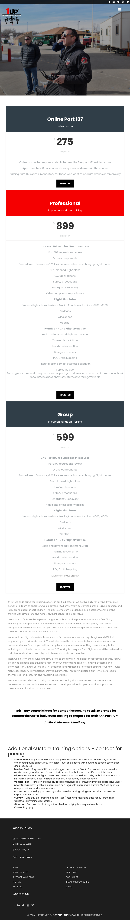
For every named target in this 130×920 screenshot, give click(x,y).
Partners (17, 886)
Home (15, 867)
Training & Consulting (77, 882)
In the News (71, 872)
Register (65, 183)
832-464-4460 (23, 844)
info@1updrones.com (28, 838)
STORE (69, 886)
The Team (17, 882)
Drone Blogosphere (76, 867)
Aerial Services (20, 872)
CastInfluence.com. (64, 915)
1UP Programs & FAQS (23, 877)
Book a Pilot (72, 877)
